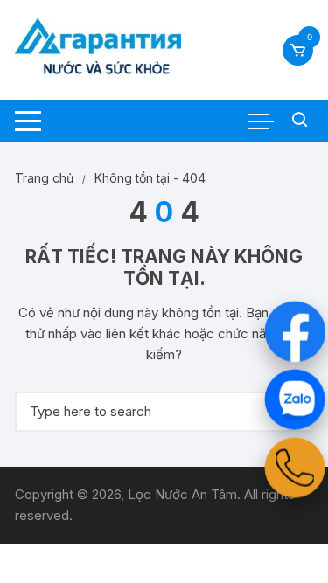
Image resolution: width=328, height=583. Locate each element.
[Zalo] (294, 399)
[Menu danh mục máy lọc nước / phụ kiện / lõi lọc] (28, 121)
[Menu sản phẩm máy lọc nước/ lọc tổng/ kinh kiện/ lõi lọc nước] (261, 121)
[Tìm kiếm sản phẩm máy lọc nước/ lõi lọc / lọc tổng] (300, 121)
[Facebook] (294, 331)
